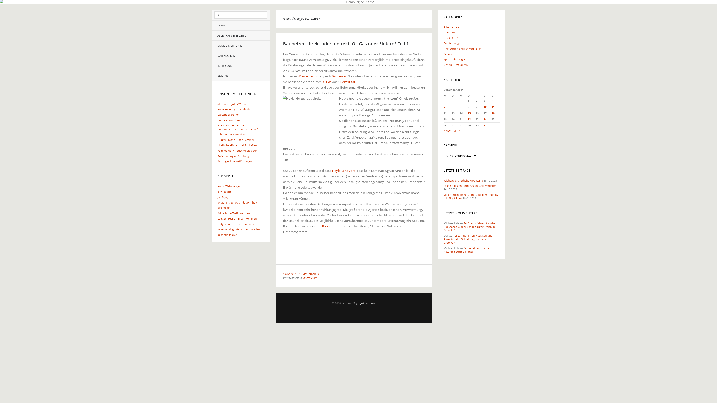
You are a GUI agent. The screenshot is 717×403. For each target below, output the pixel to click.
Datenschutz (226, 55)
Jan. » (457, 130)
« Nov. (447, 130)
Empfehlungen (453, 43)
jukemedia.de (368, 303)
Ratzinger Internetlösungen (234, 161)
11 (493, 107)
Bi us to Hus (451, 38)
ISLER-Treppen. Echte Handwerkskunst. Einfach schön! (237, 127)
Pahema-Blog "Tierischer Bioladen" (239, 229)
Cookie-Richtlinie (229, 45)
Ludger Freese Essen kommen (236, 140)
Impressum (224, 66)
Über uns (449, 32)
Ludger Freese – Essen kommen (237, 218)
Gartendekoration (228, 114)
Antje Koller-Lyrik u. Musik (233, 109)
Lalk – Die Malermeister (232, 134)
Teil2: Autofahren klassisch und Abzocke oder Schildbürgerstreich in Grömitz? (470, 226)
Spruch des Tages (454, 59)
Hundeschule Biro (228, 120)
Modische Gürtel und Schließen (237, 145)
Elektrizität (347, 82)
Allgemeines (310, 278)
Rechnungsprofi (227, 235)
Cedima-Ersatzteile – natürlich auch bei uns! (466, 249)
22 (469, 119)
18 (493, 113)
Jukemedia (223, 208)
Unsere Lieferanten (456, 65)
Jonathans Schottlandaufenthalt (237, 202)
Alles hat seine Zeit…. (232, 35)
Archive (448, 155)
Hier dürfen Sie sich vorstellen (463, 48)
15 (469, 113)
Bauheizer (306, 76)
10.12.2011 (290, 274)
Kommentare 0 (309, 274)
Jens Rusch (224, 191)
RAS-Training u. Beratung (233, 156)
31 (485, 125)
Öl (323, 82)
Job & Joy (222, 197)
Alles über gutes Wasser (232, 104)
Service (448, 54)
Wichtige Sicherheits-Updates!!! (463, 180)
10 (485, 107)
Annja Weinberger (228, 186)
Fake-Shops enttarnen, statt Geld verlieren (470, 186)
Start (221, 25)
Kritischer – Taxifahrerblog (233, 213)
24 (485, 119)
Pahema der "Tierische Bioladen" (238, 150)
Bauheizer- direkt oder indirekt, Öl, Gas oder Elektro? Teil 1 (346, 43)
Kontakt (223, 76)
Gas (328, 82)
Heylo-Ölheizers (343, 170)
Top (354, 314)
